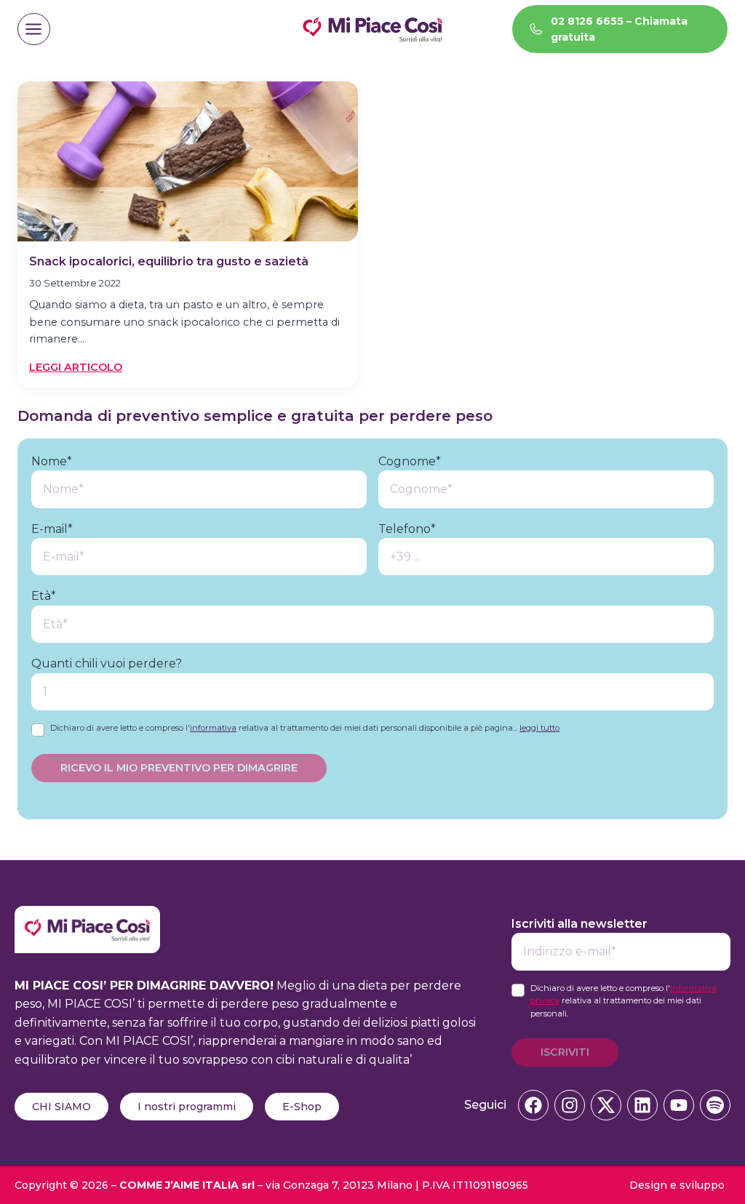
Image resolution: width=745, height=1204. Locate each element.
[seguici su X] (606, 1105)
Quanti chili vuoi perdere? (106, 663)
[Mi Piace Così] (87, 915)
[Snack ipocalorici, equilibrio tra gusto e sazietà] (187, 161)
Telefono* (407, 529)
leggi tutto (539, 728)
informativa (213, 728)
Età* (43, 596)
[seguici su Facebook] (533, 1105)
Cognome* (409, 461)
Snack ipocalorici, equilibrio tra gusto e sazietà (168, 261)
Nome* (51, 461)
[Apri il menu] (33, 29)
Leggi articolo (75, 368)
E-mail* (52, 529)
